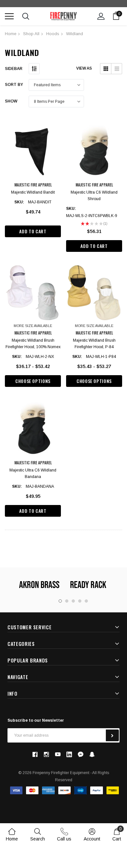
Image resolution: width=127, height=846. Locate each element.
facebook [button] (34, 754)
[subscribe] (112, 735)
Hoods (52, 33)
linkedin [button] (69, 754)
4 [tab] (79, 601)
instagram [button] (46, 754)
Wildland (74, 33)
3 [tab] (73, 601)
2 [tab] (66, 601)
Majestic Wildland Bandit (33, 192)
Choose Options (32, 380)
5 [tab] (86, 601)
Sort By (14, 84)
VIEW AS (84, 68)
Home (10, 33)
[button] (105, 68)
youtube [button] (58, 754)
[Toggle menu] (9, 16)
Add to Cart (32, 231)
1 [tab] (60, 601)
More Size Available (33, 326)
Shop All (31, 33)
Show (11, 101)
